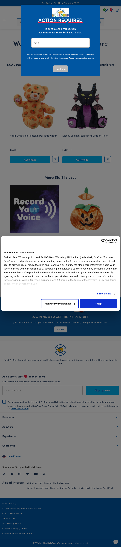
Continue (60, 68)
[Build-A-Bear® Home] (60, 12)
